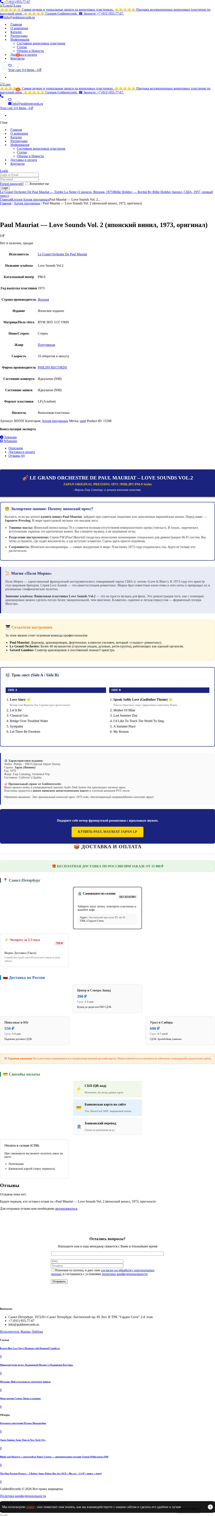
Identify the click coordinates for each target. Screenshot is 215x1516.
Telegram (10, 437)
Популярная (46, 345)
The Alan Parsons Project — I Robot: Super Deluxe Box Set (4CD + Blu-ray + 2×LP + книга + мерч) (51, 1473)
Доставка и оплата (21, 452)
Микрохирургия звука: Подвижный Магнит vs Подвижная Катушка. (36, 1365)
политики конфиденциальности (125, 1274)
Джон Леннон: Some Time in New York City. (23, 1440)
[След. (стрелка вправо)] (6, 1515)
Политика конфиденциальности (23, 1496)
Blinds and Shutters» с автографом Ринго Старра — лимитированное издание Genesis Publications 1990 (54, 1456)
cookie (30, 1507)
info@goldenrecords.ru (19, 17)
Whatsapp (10, 441)
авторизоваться (66, 1208)
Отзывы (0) (16, 455)
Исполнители (10, 1331)
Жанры (25, 1331)
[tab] (111, 448)
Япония (43, 299)
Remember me (39, 184)
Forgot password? (12, 184)
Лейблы (37, 1331)
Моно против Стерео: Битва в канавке (20, 1398)
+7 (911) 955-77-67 (16, 2)
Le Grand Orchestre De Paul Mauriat (62, 254)
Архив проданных (36, 199)
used (83, 421)
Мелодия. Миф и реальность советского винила (25, 1381)
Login (4, 171)
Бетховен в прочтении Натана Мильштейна (23, 1423)
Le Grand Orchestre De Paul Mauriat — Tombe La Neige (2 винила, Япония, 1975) (57, 192)
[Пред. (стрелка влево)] (1, 1515)
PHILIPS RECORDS (52, 367)
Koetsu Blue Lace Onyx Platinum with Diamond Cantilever (30, 1348)
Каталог (17, 199)
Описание (15, 448)
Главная (5, 199)
